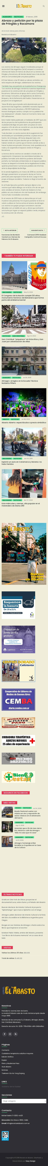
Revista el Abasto (9, 34)
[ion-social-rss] (15, 1034)
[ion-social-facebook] (4, 1034)
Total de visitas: (8, 958)
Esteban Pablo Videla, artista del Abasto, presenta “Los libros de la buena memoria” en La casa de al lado (22, 935)
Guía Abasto (6, 1067)
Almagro (7, 17)
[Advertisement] (24, 870)
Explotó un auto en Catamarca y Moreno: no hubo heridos (22, 463)
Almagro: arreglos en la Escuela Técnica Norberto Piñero (20, 382)
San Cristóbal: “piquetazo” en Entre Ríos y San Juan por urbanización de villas (22, 340)
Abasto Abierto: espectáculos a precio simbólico (24, 422)
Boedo (18, 808)
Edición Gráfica (7, 1057)
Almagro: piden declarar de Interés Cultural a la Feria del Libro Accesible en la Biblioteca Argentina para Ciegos (23, 917)
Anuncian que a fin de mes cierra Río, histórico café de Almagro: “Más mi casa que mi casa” (28, 830)
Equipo (4, 1060)
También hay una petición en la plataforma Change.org (24, 86)
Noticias (18, 17)
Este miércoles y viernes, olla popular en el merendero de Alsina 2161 (21, 504)
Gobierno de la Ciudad (11, 1086)
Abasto (6, 419)
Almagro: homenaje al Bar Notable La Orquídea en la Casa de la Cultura (28, 845)
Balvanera (7, 292)
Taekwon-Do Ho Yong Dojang (13, 1073)
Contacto (5, 1050)
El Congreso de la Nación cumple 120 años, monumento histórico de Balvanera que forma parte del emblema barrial (23, 297)
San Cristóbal (18, 336)
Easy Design (30, 1161)
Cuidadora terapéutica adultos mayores (17, 1053)
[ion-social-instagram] (10, 1034)
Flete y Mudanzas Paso (10, 1063)
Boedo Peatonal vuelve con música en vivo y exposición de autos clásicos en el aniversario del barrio (28, 814)
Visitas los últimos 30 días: (13, 953)
